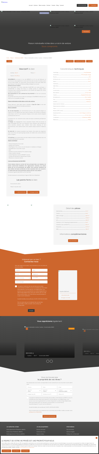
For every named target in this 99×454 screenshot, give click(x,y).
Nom (34, 270)
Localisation (61, 390)
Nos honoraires (70, 429)
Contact (62, 5)
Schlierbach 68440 (19, 58)
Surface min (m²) (47, 394)
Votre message (20, 281)
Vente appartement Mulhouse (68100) (15, 434)
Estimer (49, 5)
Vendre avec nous (41, 431)
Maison (12, 58)
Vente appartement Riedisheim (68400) (15, 429)
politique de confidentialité (35, 412)
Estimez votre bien (41, 429)
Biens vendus (42, 5)
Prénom (18, 270)
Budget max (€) (31, 394)
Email (17, 274)
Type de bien (45, 390)
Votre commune (20, 278)
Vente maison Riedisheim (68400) (14, 431)
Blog (57, 5)
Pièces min (61, 394)
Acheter (36, 5)
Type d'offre (30, 390)
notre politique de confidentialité (27, 447)
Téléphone (35, 274)
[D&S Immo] (11, 5)
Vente (7, 58)
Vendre (53, 5)
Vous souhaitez (35, 277)
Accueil (31, 5)
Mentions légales (71, 431)
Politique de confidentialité (73, 434)
